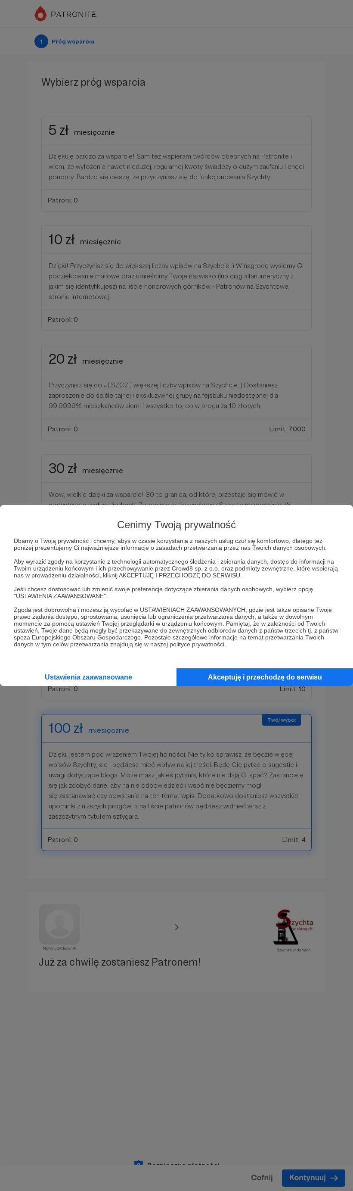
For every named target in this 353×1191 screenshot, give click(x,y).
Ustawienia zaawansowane (88, 677)
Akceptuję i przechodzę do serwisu (265, 677)
